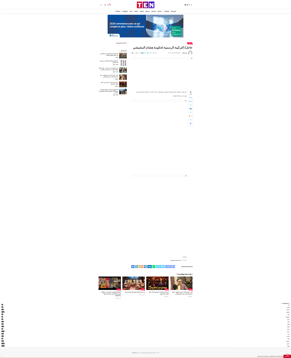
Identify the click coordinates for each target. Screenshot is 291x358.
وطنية (145, 346)
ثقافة (117, 57)
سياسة (145, 331)
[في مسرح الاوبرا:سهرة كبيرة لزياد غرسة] (133, 283)
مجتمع (145, 343)
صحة (145, 334)
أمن (145, 304)
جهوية (145, 326)
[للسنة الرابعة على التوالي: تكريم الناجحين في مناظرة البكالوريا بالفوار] (123, 55)
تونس (145, 319)
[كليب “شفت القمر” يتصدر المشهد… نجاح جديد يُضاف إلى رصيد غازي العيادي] (123, 77)
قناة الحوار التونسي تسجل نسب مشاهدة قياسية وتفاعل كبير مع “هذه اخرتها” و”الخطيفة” (111, 293)
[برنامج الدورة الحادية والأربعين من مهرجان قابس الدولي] (123, 63)
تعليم (145, 314)
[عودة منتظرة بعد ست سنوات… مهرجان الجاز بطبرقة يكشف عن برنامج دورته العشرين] (123, 70)
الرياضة (145, 309)
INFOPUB (134, 353)
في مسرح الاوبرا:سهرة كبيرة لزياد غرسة (135, 292)
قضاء (145, 338)
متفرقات (145, 341)
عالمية (145, 336)
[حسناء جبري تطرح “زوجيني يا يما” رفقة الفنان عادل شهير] (123, 84)
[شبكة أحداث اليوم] (145, 5)
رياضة (145, 329)
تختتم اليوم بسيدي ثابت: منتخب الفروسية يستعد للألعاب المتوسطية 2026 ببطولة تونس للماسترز (108, 91)
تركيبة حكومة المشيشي (175, 260)
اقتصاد (145, 307)
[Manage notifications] (287, 354)
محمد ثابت (184, 52)
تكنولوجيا (145, 317)
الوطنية (189, 43)
